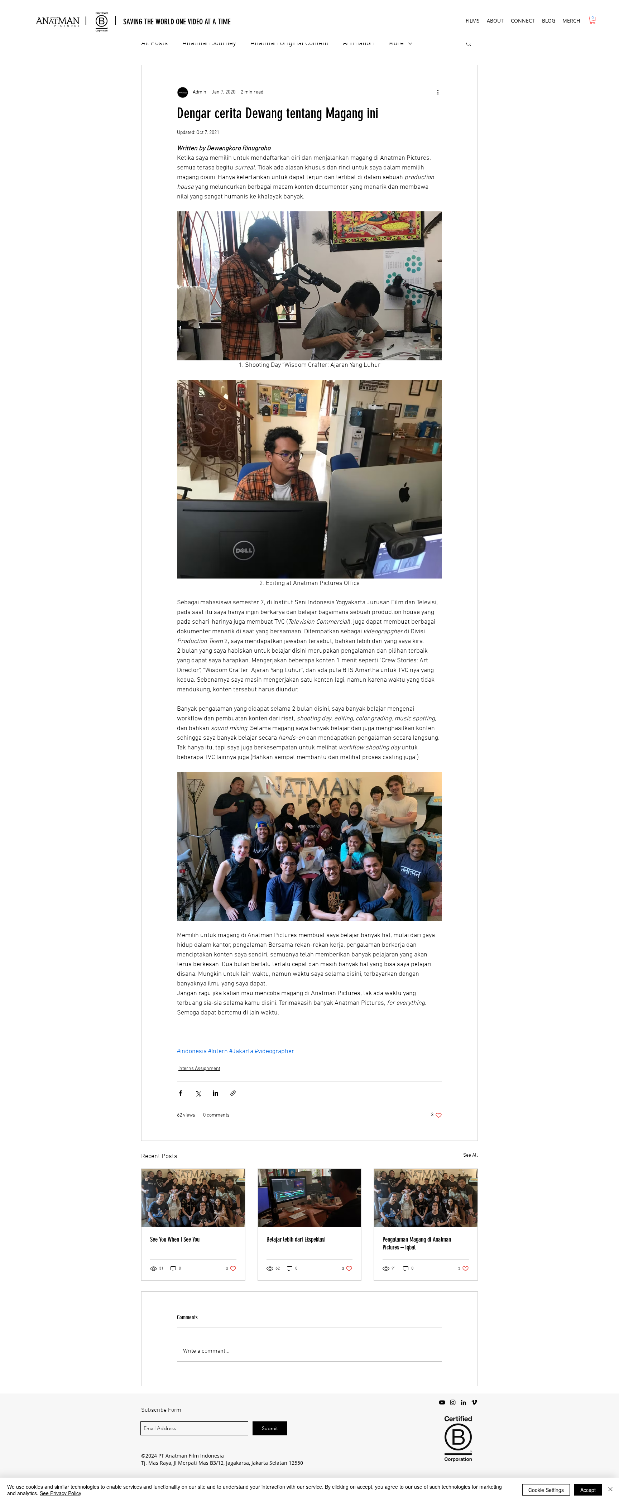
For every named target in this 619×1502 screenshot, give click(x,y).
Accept (588, 1489)
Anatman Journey (209, 43)
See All (470, 1155)
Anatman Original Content (289, 43)
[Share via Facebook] (180, 1093)
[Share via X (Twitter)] (198, 1093)
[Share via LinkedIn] (215, 1093)
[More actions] (437, 92)
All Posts (154, 43)
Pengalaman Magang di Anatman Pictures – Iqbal (417, 1243)
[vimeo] (474, 1402)
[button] (472, 21)
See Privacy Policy (60, 1493)
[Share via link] (233, 1093)
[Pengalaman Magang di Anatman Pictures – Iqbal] (426, 1198)
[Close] (610, 1489)
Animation (358, 43)
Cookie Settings (546, 1489)
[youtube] (442, 1402)
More (396, 43)
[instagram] (452, 1402)
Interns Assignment (199, 1069)
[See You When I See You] (193, 1198)
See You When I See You (175, 1239)
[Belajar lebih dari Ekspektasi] (309, 1198)
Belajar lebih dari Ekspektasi (296, 1239)
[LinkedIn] (463, 1402)
